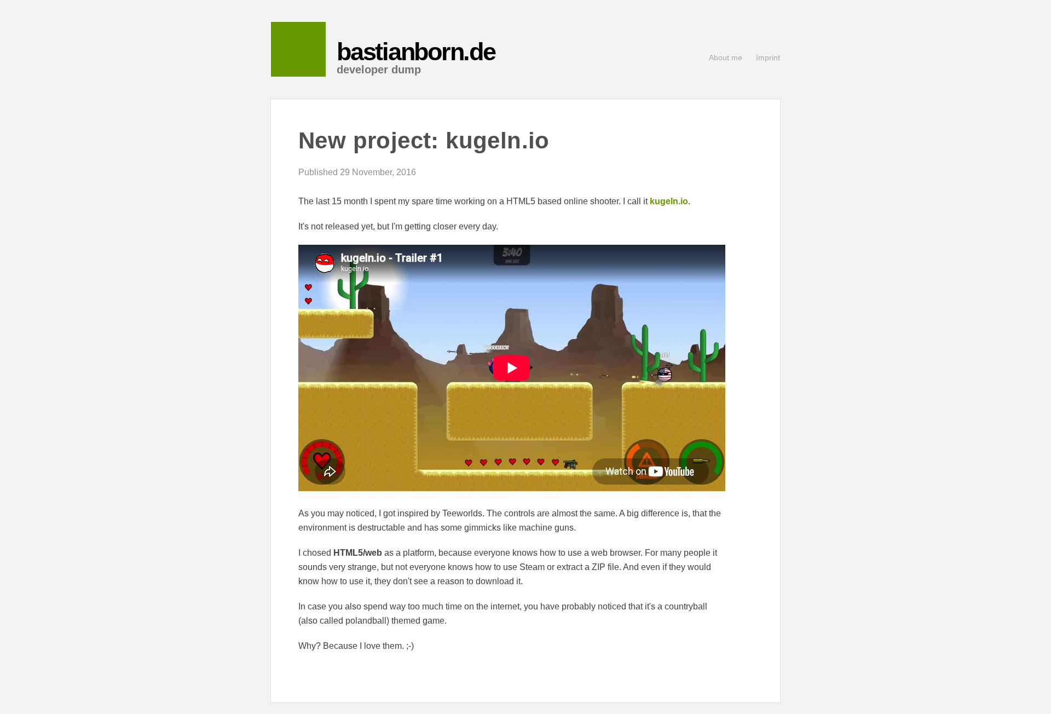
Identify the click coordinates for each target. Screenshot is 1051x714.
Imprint (768, 57)
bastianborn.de (416, 51)
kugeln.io (669, 201)
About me (725, 57)
